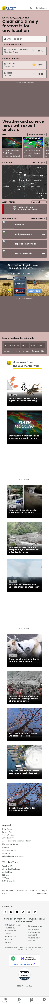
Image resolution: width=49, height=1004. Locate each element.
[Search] (31, 8)
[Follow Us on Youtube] (17, 912)
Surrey (18, 351)
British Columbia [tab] (12, 345)
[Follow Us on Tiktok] (23, 912)
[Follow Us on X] (35, 912)
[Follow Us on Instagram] (11, 912)
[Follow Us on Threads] (29, 912)
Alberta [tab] (25, 345)
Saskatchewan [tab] (37, 345)
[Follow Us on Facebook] (5, 912)
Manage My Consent (11, 844)
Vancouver (8, 351)
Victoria (26, 351)
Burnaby (35, 351)
